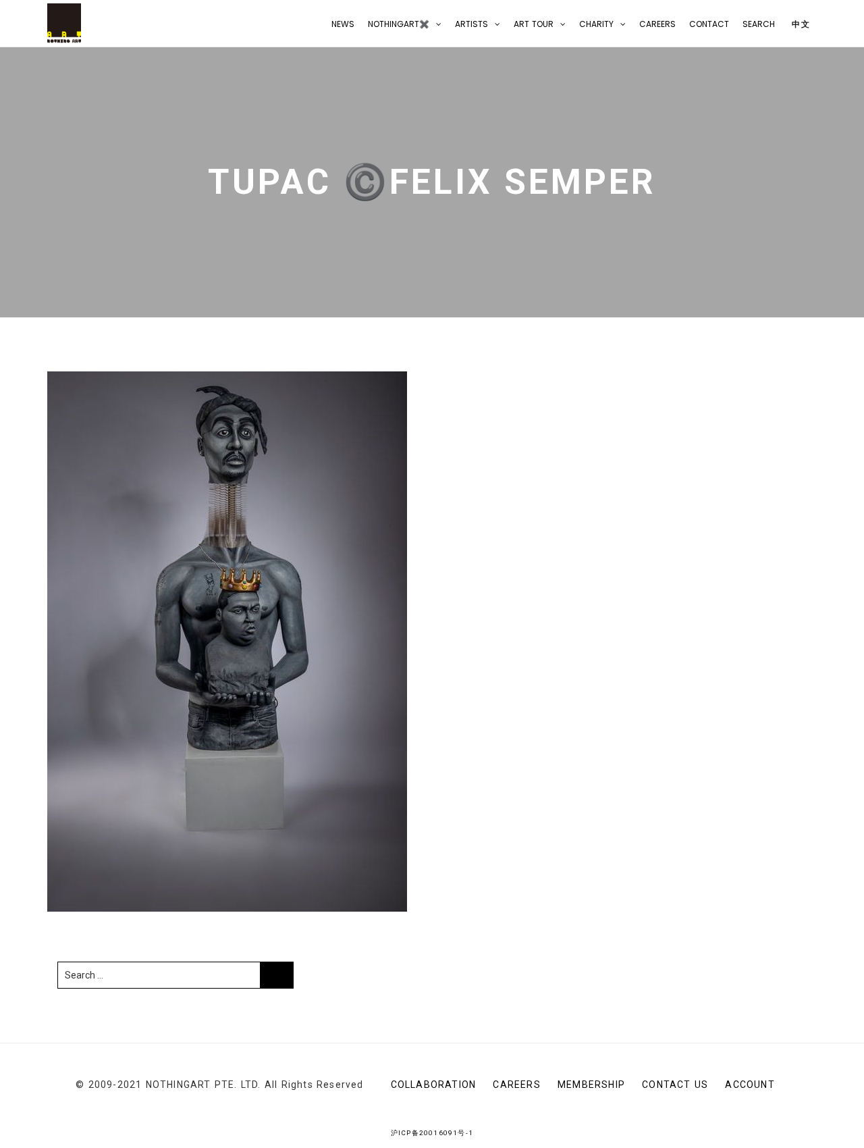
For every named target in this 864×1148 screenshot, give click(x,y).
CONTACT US (675, 1084)
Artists (471, 24)
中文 (799, 24)
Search (758, 24)
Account (749, 1084)
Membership (591, 1084)
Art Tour (534, 24)
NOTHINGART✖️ (398, 24)
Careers (657, 24)
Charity (596, 24)
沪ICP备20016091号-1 (432, 1133)
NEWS (342, 24)
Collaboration (434, 1084)
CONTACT (709, 24)
